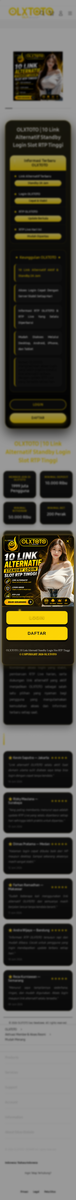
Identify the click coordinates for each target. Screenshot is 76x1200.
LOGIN (37, 617)
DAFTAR (37, 633)
